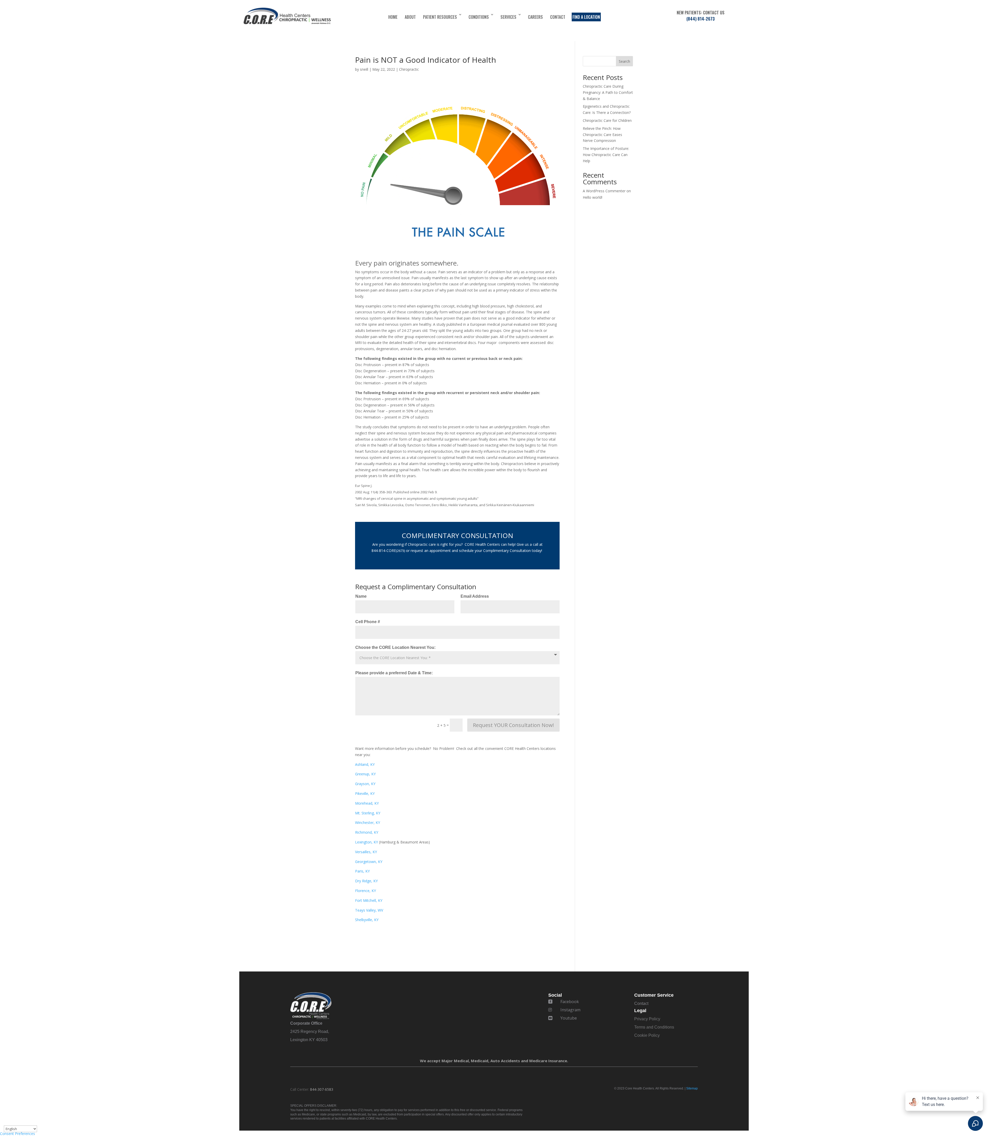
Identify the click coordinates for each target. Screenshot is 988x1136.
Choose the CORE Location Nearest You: (395, 647)
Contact (557, 17)
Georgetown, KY (368, 861)
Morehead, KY (367, 803)
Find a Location (586, 17)
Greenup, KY (365, 773)
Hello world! (592, 197)
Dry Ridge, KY (366, 880)
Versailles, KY (366, 851)
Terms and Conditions (654, 1027)
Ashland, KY (365, 764)
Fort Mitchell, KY (368, 900)
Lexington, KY (366, 842)
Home (393, 17)
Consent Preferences (17, 1133)
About (410, 17)
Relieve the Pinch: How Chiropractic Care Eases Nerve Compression (602, 134)
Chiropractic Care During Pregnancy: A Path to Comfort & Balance (608, 92)
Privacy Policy (647, 1019)
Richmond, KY (366, 832)
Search (624, 61)
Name (361, 596)
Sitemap (692, 1088)
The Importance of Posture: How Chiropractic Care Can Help (606, 154)
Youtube (568, 1018)
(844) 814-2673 (700, 19)
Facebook (569, 1001)
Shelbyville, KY (366, 919)
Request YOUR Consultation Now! (513, 725)
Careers (535, 17)
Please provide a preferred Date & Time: (394, 673)
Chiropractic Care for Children (607, 120)
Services (508, 17)
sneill (364, 69)
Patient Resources (440, 17)
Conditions (479, 17)
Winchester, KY (367, 822)
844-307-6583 (321, 1089)
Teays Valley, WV (369, 910)
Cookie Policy (647, 1035)
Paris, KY (362, 871)
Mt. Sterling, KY (367, 813)
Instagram (570, 1010)
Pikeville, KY (365, 793)
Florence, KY (365, 890)
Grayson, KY (365, 783)
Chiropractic (409, 69)
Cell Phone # (367, 622)
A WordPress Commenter (604, 190)
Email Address (475, 596)
